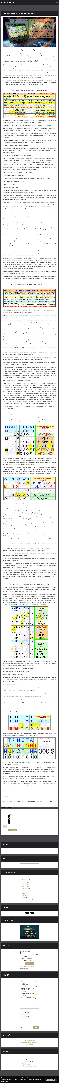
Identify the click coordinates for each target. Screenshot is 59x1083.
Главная (3, 8)
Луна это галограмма (27, 958)
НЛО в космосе (25, 888)
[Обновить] (38, 1003)
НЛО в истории (25, 886)
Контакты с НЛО (22, 8)
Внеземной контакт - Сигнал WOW (29, 1042)
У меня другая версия (27, 960)
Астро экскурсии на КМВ (29, 1040)
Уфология (24, 895)
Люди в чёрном (25, 884)
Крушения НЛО (25, 882)
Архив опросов (30, 966)
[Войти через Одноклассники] (9, 823)
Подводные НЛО (25, 890)
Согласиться (50, 1079)
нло (11, 805)
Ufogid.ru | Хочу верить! (7, 2)
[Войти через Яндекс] (9, 821)
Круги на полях (25, 881)
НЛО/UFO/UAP (14, 8)
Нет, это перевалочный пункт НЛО (30, 954)
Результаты (23, 966)
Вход (33, 851)
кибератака (15, 805)
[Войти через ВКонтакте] (9, 818)
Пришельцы (24, 893)
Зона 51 (23, 897)
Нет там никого (25, 956)
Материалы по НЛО (26, 899)
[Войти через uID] (9, 816)
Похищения (24, 891)
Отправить (12, 830)
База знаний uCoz (29, 1044)
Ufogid (16, 801)
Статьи (8, 8)
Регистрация (28, 851)
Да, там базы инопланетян (28, 953)
